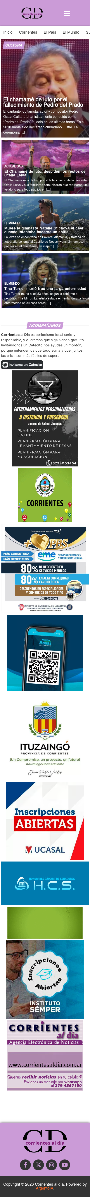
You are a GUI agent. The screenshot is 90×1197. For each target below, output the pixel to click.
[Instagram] (51, 1164)
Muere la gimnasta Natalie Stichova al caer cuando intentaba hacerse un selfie (44, 230)
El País (50, 32)
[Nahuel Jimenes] (45, 465)
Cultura (13, 45)
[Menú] (67, 13)
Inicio (7, 32)
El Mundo (71, 32)
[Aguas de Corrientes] (45, 690)
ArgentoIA (44, 1188)
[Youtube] (64, 1164)
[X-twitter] (38, 1164)
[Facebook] (25, 1164)
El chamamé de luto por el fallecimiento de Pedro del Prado (43, 102)
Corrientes (28, 32)
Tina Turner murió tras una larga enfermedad (45, 289)
